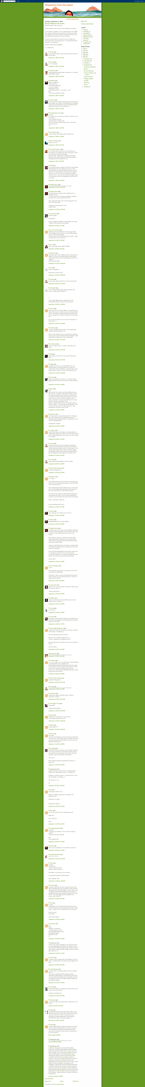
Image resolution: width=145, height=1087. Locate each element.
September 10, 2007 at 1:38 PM (56, 410)
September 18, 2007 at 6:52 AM (56, 965)
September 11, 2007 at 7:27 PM (56, 624)
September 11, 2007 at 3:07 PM (56, 593)
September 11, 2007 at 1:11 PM (56, 561)
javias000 (52, 748)
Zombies (85, 43)
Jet (51, 789)
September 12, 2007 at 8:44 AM (56, 656)
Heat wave (86, 82)
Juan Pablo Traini (54, 703)
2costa (51, 52)
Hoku (51, 165)
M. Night (86, 80)
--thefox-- (52, 430)
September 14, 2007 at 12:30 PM (57, 881)
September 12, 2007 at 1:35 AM (56, 649)
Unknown (52, 253)
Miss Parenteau (54, 140)
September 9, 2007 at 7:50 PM (56, 128)
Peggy (51, 364)
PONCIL (52, 598)
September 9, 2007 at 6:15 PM (56, 66)
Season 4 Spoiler (88, 76)
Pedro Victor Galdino (55, 468)
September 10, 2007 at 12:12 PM (57, 339)
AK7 (51, 903)
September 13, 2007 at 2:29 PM (56, 744)
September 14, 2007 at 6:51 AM (56, 850)
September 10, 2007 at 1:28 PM (56, 384)
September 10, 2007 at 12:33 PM (57, 349)
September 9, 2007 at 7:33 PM (56, 108)
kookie (52, 377)
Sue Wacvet (53, 344)
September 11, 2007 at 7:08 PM (56, 612)
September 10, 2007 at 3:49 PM (56, 464)
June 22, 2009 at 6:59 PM (55, 1041)
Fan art (86, 84)
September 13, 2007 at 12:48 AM (57, 699)
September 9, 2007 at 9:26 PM (56, 161)
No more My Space (89, 71)
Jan (51, 267)
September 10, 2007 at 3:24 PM (56, 439)
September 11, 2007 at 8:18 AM (56, 524)
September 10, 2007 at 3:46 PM (56, 455)
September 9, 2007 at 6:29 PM (56, 95)
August (86, 86)
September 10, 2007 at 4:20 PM (56, 472)
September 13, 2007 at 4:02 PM (56, 764)
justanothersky (54, 969)
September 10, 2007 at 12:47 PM (57, 360)
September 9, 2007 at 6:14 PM (56, 57)
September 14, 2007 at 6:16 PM (56, 938)
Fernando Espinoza (55, 149)
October (86, 63)
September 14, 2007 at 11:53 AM (57, 858)
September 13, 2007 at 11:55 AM (57, 729)
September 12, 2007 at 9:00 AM (56, 673)
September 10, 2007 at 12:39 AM (57, 209)
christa (52, 608)
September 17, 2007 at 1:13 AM (56, 953)
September (87, 65)
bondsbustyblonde (55, 854)
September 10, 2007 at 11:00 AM (57, 304)
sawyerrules (53, 585)
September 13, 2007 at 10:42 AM (57, 721)
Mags (51, 388)
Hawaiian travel (87, 36)
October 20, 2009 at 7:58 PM (56, 1076)
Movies (86, 69)
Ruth (51, 1010)
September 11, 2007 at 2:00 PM (56, 580)
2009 (84, 52)
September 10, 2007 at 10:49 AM (57, 283)
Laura (51, 987)
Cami (51, 863)
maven (52, 616)
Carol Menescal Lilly (55, 113)
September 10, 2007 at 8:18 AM (56, 248)
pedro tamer (53, 653)
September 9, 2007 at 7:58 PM (56, 136)
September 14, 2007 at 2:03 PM (56, 898)
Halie (51, 1024)
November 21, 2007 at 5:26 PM (56, 1020)
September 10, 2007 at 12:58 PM (57, 373)
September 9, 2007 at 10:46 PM (56, 180)
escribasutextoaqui (55, 828)
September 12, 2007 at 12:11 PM (57, 682)
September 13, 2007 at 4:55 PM (56, 806)
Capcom (52, 100)
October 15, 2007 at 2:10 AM (56, 1005)
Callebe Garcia (54, 184)
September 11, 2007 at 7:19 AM (56, 507)
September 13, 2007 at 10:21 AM (57, 710)
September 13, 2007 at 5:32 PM (56, 824)
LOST (84, 38)
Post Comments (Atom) (58, 1084)
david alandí (53, 213)
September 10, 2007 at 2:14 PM (56, 426)
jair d (51, 244)
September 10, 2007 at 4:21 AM (56, 240)
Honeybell (52, 288)
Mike (51, 810)
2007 (84, 56)
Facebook (85, 31)
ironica (52, 957)
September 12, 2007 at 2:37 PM (56, 689)
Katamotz (52, 70)
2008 (84, 54)
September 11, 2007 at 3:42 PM (56, 604)
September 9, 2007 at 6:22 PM (56, 76)
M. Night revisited (88, 78)
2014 (84, 48)
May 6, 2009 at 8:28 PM (54, 1035)
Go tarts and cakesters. (90, 67)
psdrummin (53, 132)
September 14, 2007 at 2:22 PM (56, 919)
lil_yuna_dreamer (54, 230)
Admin (52, 511)
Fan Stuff (85, 33)
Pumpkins (86, 42)
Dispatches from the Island (59, 5)
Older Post (75, 1081)
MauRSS (52, 80)
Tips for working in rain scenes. (55, 23)
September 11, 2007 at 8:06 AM (56, 515)
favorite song (86, 35)
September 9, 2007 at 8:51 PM (56, 145)
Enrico (52, 308)
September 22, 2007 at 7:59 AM (56, 982)
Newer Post (48, 1081)
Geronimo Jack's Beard (87, 24)
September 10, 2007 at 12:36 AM (57, 187)
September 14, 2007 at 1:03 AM (56, 841)
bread (84, 29)
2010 (84, 50)
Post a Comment (49, 1078)
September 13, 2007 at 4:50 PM (56, 785)
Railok (51, 733)
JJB (51, 354)
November (87, 60)
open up (52, 885)
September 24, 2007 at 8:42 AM (56, 995)
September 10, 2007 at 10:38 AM (57, 263)
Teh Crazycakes (54, 565)
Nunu (84, 40)
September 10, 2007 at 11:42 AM (57, 323)
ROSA (51, 725)
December (87, 58)
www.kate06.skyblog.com (56, 628)
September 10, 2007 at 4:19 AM (56, 225)
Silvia (51, 715)
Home (61, 1081)
